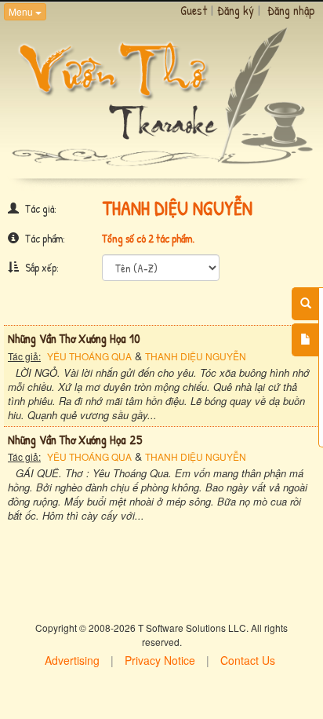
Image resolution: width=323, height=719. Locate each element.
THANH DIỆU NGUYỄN (195, 356)
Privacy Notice (160, 660)
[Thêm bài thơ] (305, 339)
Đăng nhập (291, 10)
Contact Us (247, 660)
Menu (22, 11)
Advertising (72, 660)
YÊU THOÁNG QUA (89, 356)
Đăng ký (235, 10)
